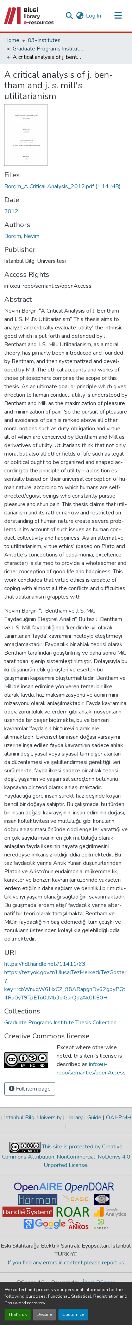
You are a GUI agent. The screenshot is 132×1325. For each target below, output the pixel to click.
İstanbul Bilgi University (33, 1117)
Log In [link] (93, 16)
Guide (94, 1117)
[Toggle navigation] (118, 15)
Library (74, 1117)
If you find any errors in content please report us (66, 1262)
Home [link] (11, 40)
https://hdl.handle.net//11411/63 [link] (45, 964)
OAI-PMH (118, 1117)
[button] (29, 16)
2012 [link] (11, 211)
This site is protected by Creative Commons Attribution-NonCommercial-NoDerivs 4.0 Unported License (66, 1156)
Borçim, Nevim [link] (21, 236)
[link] (66, 186)
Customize (73, 1314)
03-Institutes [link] (44, 40)
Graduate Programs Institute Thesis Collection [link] (48, 49)
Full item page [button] (32, 1089)
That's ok (17, 1314)
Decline (44, 1314)
